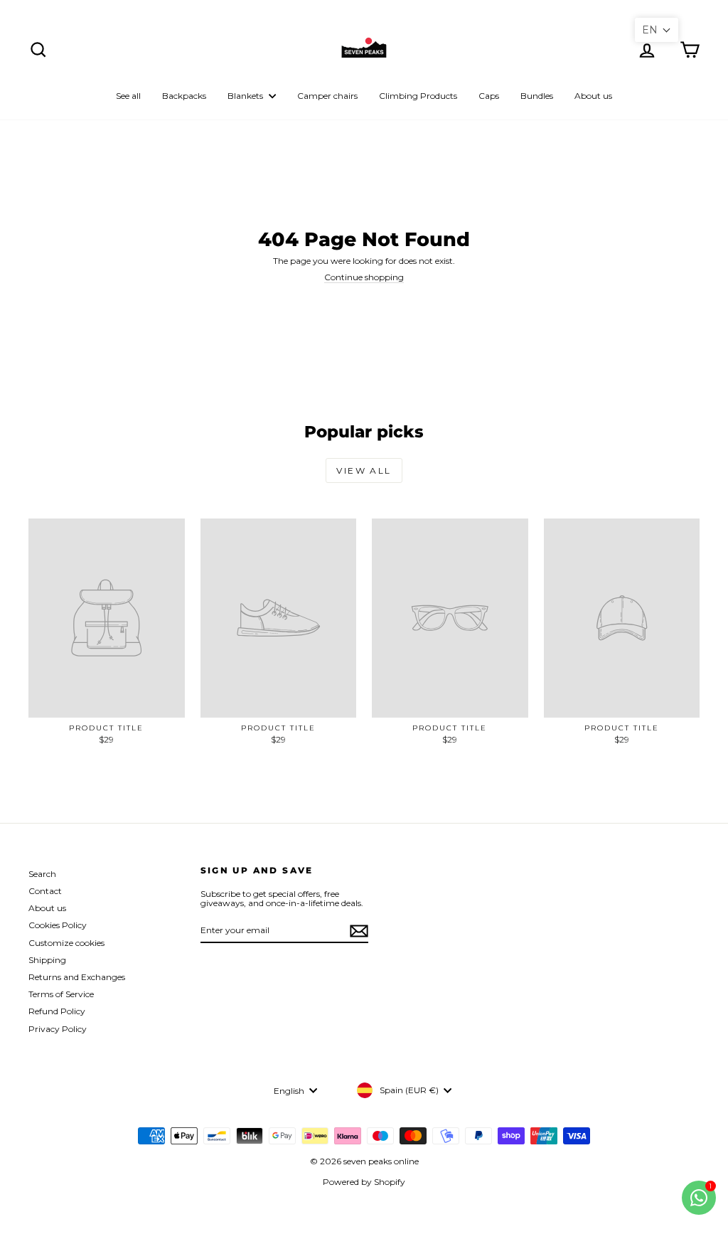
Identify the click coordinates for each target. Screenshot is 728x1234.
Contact (45, 890)
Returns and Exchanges (76, 977)
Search (42, 873)
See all (128, 95)
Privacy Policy (57, 1028)
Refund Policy (56, 1011)
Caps (488, 95)
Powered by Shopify (364, 1181)
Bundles (536, 95)
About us (593, 95)
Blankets (246, 95)
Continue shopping (364, 277)
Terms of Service (61, 994)
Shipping (47, 959)
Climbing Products (418, 95)
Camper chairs (327, 95)
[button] (656, 30)
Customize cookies (66, 942)
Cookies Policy (57, 925)
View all (363, 470)
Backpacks (184, 95)
